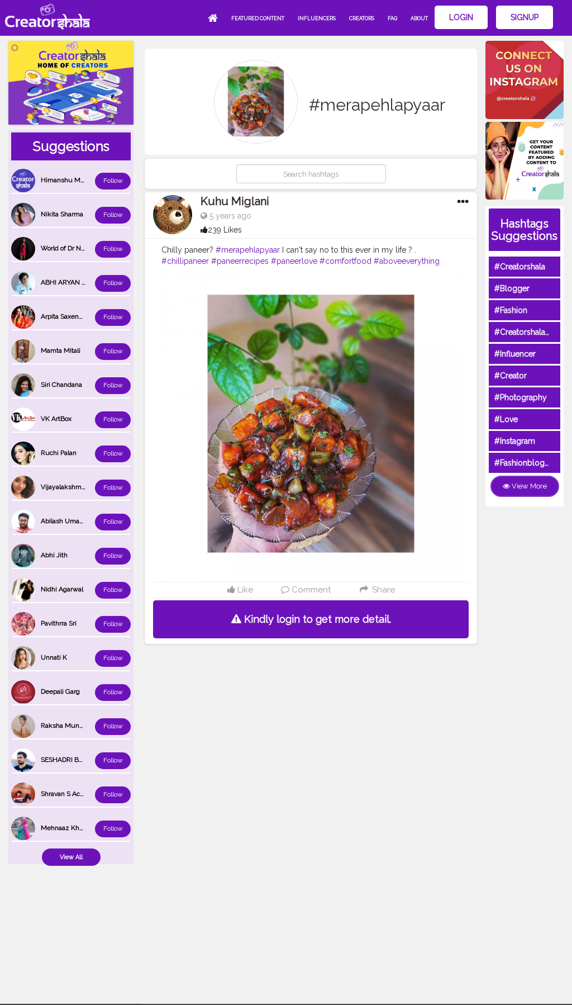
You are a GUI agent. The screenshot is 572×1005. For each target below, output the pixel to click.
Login (461, 17)
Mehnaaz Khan (64, 828)
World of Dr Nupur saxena (80, 248)
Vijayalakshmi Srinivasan (78, 487)
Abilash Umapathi (67, 521)
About (419, 18)
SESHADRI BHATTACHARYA (83, 760)
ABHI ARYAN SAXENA (74, 282)
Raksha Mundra (65, 725)
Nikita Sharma (62, 214)
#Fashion (510, 310)
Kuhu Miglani (235, 201)
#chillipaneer (185, 261)
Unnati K (54, 657)
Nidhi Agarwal (62, 589)
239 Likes (225, 229)
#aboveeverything (407, 261)
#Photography (520, 397)
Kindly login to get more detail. (316, 619)
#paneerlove (294, 261)
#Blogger (512, 288)
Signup (524, 17)
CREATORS (361, 18)
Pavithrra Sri (59, 623)
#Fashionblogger (525, 462)
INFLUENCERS (317, 18)
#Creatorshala (519, 266)
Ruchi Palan (59, 453)
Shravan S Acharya (69, 794)
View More (528, 486)
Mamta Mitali (60, 350)
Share (382, 590)
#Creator (510, 375)
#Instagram (514, 441)
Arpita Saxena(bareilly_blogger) (87, 316)
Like (244, 590)
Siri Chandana (61, 384)
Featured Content (257, 18)
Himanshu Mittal (66, 180)
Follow (113, 180)
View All (71, 857)
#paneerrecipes (240, 261)
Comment (310, 590)
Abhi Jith (54, 555)
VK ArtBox (56, 419)
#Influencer (515, 353)
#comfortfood (345, 261)
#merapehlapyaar (248, 249)
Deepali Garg (60, 691)
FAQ (392, 18)
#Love (506, 419)
